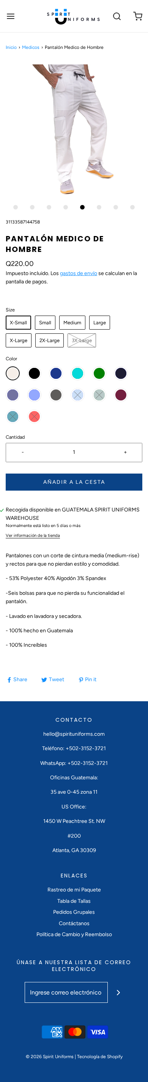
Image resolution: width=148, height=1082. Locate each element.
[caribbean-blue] (13, 417)
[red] (34, 417)
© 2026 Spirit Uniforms (50, 1056)
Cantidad (15, 437)
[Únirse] (118, 992)
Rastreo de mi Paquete (74, 890)
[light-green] (99, 395)
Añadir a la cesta (74, 482)
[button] (74, 130)
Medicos (30, 47)
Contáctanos (74, 923)
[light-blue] (78, 395)
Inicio (11, 47)
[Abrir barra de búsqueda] (116, 16)
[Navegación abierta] (10, 16)
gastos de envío (78, 273)
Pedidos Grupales (74, 912)
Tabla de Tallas (74, 901)
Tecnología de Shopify (100, 1056)
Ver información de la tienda (33, 535)
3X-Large (82, 340)
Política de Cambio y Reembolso (74, 934)
